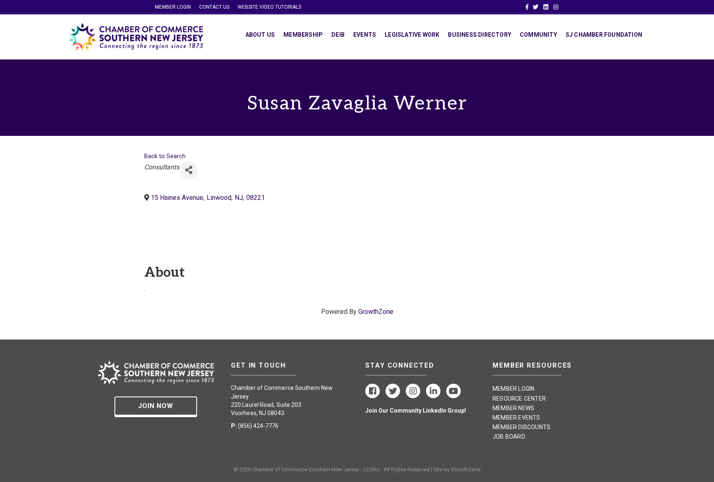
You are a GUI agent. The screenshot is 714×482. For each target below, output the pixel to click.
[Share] (188, 170)
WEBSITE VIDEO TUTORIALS (269, 7)
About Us (260, 34)
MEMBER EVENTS (516, 417)
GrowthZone (375, 312)
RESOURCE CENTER (519, 398)
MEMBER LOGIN (173, 7)
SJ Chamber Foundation (604, 34)
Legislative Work (412, 34)
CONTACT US (214, 7)
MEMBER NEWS (513, 408)
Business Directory (479, 34)
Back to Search (165, 156)
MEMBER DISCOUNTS (521, 427)
